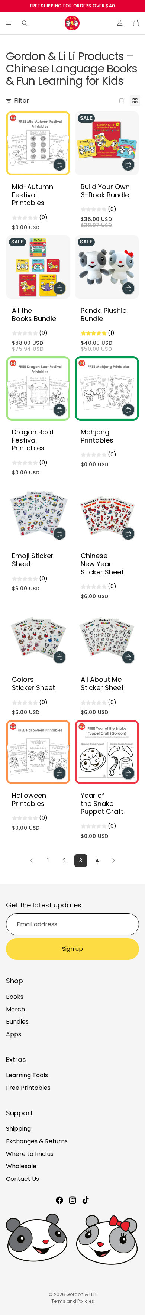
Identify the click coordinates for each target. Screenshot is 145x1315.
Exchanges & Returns (37, 1141)
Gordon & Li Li (81, 1294)
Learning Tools (27, 1075)
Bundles (17, 1021)
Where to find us (30, 1154)
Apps (13, 1034)
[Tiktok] (85, 1200)
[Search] (24, 23)
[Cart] (136, 23)
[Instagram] (72, 1200)
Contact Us (22, 1179)
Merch (15, 1009)
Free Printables (28, 1088)
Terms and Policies (72, 1301)
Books (14, 996)
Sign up (72, 949)
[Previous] (31, 860)
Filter (21, 100)
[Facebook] (59, 1200)
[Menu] (8, 23)
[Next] (113, 860)
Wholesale (21, 1166)
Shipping (18, 1128)
